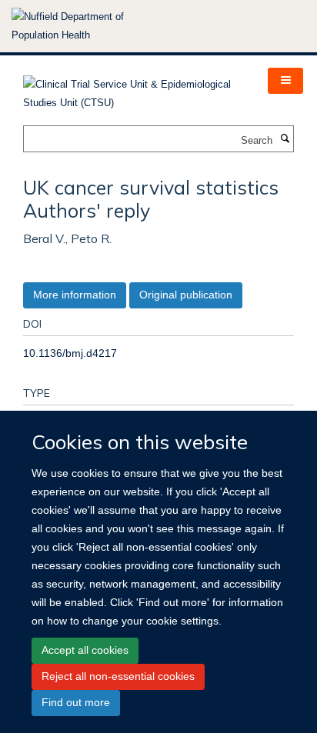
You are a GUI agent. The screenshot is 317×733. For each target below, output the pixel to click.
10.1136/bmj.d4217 (70, 353)
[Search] (284, 139)
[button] (285, 81)
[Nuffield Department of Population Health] (88, 26)
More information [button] (74, 294)
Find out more (76, 702)
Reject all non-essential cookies (118, 676)
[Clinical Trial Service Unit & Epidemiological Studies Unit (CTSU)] (134, 89)
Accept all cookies (85, 650)
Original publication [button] (185, 294)
